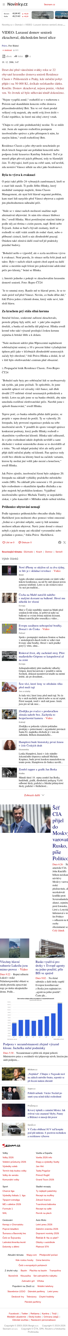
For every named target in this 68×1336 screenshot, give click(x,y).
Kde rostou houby (24, 1260)
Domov (48, 551)
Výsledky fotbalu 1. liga (14, 1195)
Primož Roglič (43, 1175)
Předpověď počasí (48, 1255)
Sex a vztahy (24, 691)
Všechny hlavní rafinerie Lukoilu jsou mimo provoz (14, 965)
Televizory (32, 1296)
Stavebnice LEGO (16, 1291)
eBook (9, 56)
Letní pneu (52, 1291)
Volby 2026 (8, 1157)
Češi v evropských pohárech (33, 1265)
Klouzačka (26, 1275)
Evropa (22, 606)
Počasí (22, 633)
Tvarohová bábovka (46, 1204)
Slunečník (13, 1275)
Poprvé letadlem (11, 1229)
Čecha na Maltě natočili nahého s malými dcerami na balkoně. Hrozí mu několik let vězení (42, 598)
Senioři (59, 551)
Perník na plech (44, 1213)
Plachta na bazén (38, 1270)
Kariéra (45, 1313)
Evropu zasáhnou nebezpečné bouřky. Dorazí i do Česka (40, 627)
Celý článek (58, 930)
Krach (39, 551)
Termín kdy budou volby (14, 1170)
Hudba (22, 773)
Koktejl (22, 722)
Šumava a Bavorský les (14, 1233)
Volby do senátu (11, 1175)
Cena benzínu (43, 1260)
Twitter (24, 1313)
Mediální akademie (16, 1316)
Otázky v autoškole (45, 1242)
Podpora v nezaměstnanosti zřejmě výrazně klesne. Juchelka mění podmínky (31, 1046)
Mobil (21, 575)
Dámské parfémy (36, 1291)
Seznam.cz (49, 4)
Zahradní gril (28, 1281)
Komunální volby (11, 1179)
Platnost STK (42, 1246)
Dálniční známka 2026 (47, 1229)
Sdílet (20, 56)
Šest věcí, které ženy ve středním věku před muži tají (40, 685)
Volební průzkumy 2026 (14, 1162)
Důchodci (28, 551)
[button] (9, 570)
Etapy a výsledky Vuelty (47, 1162)
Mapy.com (32, 1255)
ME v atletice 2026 (12, 1204)
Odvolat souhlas (20, 1320)
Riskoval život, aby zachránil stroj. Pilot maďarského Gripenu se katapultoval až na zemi (42, 656)
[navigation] (3, 4)
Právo (4, 45)
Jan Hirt (40, 1166)
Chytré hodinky (46, 1296)
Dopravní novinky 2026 (47, 1233)
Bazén (24, 1270)
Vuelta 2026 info (44, 1157)
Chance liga (8, 1191)
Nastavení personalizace (43, 1320)
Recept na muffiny (45, 1195)
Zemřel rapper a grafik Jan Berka (38, 769)
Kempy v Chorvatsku (13, 1224)
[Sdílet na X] (64, 542)
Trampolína (55, 1270)
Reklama (35, 1313)
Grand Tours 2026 (45, 1179)
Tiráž (54, 1313)
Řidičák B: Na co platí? (47, 1238)
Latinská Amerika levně (14, 1242)
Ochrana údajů (51, 1316)
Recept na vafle (44, 1208)
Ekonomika (24, 750)
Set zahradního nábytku (45, 1275)
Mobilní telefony (45, 1286)
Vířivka (40, 1281)
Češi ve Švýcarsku (12, 1238)
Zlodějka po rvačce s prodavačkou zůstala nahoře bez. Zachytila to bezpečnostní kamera (38, 714)
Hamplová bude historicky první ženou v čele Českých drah (41, 743)
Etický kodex (35, 1316)
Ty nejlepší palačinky (46, 1191)
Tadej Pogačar (43, 1170)
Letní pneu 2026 (44, 1224)
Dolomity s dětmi (11, 1246)
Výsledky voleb (10, 1166)
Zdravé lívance (43, 1200)
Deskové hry (18, 1296)
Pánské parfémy (33, 1302)
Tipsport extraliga (11, 1200)
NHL (5, 1213)
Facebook (14, 1313)
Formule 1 (8, 1208)
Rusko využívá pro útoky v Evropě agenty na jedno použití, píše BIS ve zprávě (50, 967)
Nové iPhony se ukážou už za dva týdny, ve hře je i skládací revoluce (42, 569)
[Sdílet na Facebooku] (59, 542)
